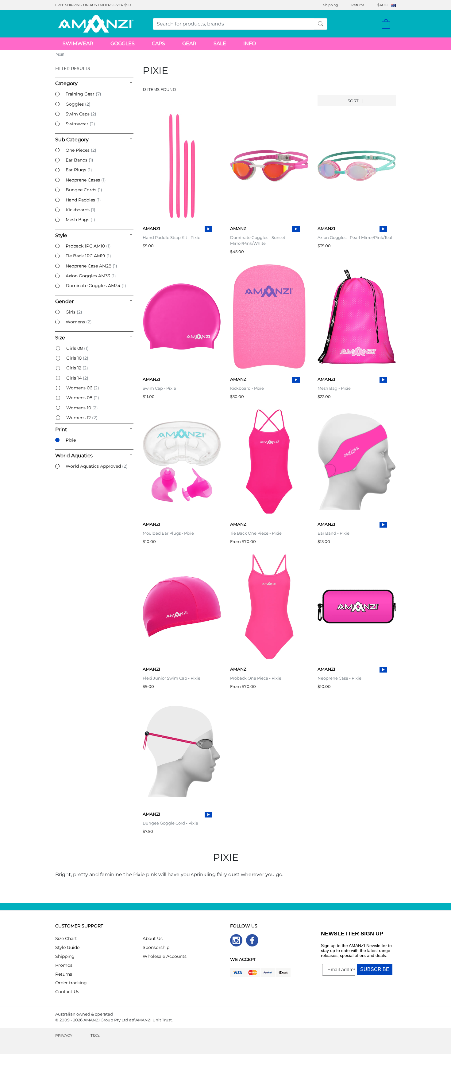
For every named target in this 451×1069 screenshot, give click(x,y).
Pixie (71, 440)
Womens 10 (82, 407)
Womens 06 (82, 387)
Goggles (78, 104)
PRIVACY (63, 1035)
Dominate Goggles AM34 (96, 285)
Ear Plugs (79, 169)
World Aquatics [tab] (74, 455)
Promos (63, 965)
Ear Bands (79, 160)
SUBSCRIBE (374, 969)
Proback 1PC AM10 (88, 246)
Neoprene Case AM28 (91, 265)
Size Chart (66, 938)
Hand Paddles (83, 199)
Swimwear (80, 123)
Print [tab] (61, 429)
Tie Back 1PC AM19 (88, 255)
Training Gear (83, 94)
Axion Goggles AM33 (91, 275)
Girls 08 (77, 348)
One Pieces (81, 150)
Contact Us (67, 991)
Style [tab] (61, 235)
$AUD (382, 5)
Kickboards (80, 209)
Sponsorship (156, 947)
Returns (357, 5)
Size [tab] (60, 338)
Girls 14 (77, 378)
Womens (79, 321)
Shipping (330, 5)
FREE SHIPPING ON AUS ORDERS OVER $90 (93, 5)
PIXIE (60, 55)
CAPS (158, 43)
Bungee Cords (84, 189)
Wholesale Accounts (165, 956)
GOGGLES (122, 43)
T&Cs (95, 1035)
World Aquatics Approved (97, 466)
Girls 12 (77, 367)
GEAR (189, 43)
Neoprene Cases (86, 180)
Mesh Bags (80, 219)
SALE (220, 43)
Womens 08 (82, 397)
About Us (153, 938)
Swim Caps (81, 113)
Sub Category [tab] (72, 139)
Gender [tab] (64, 301)
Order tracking (71, 982)
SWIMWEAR (78, 43)
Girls (74, 312)
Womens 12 (82, 417)
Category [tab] (66, 83)
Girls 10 (77, 358)
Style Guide (67, 947)
